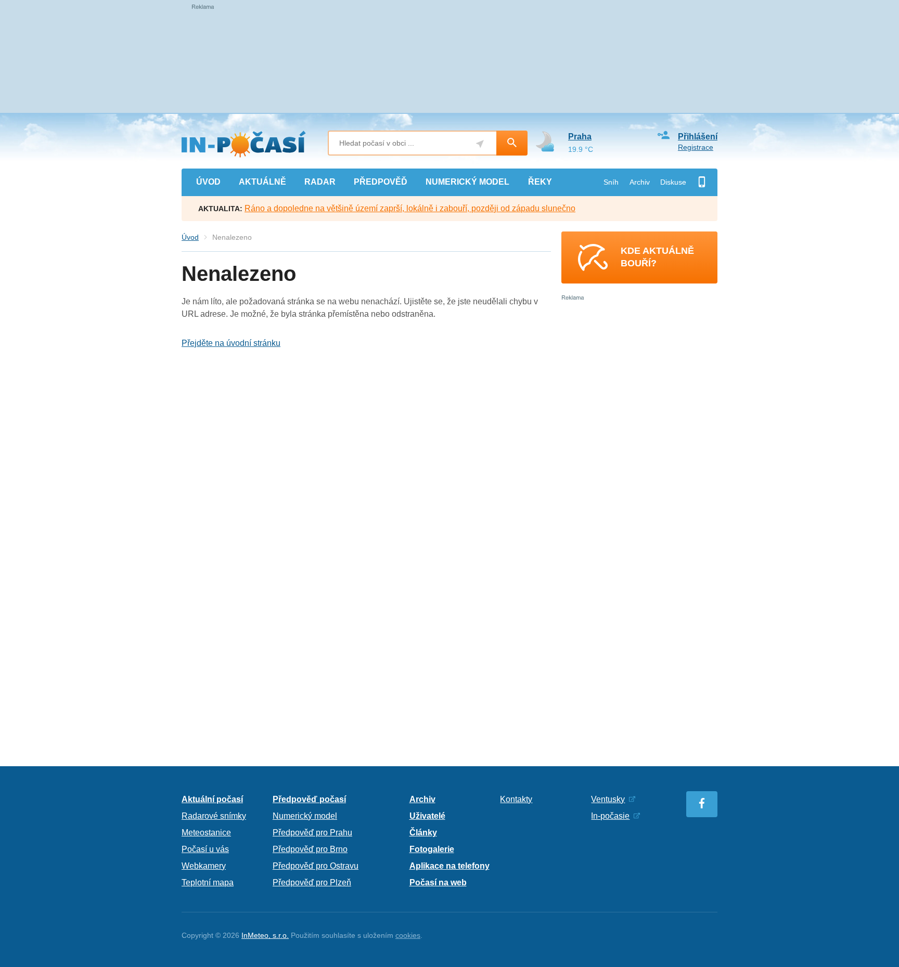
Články (423, 832)
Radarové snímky (214, 815)
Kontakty (516, 799)
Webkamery (204, 865)
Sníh (611, 182)
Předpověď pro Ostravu (315, 865)
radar (320, 181)
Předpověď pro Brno (310, 849)
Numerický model (305, 815)
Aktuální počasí (212, 799)
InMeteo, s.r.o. (265, 935)
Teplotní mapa (208, 882)
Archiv (640, 182)
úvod (208, 181)
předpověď (380, 181)
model (467, 181)
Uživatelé (427, 815)
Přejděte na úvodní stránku (231, 343)
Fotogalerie (431, 849)
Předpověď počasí (309, 799)
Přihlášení (697, 136)
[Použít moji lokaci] (480, 143)
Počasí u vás (205, 849)
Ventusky (608, 799)
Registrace (695, 147)
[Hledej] (512, 143)
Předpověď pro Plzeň (312, 882)
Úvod (190, 237)
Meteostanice (206, 832)
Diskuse (673, 182)
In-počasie (610, 815)
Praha (580, 136)
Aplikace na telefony (449, 865)
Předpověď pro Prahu (312, 832)
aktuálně (262, 181)
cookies (407, 935)
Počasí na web (438, 882)
